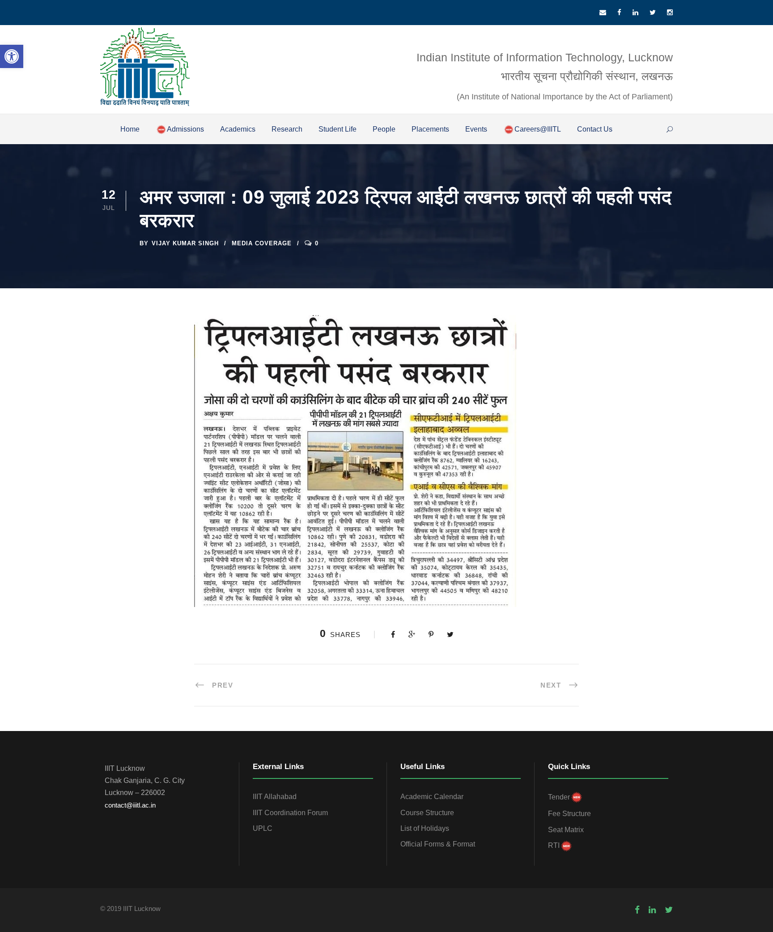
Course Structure (427, 813)
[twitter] (653, 12)
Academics (237, 129)
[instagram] (670, 12)
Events (476, 129)
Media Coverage (262, 243)
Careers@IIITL (537, 129)
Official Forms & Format (437, 844)
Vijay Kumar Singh (185, 243)
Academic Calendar (431, 796)
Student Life (338, 129)
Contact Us (594, 129)
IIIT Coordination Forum (290, 813)
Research (287, 129)
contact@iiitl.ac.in (130, 805)
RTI (554, 845)
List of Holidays (424, 828)
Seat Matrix (566, 830)
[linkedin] (635, 12)
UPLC (262, 828)
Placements (430, 129)
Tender (559, 797)
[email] (602, 12)
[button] (11, 56)
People (384, 129)
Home (130, 129)
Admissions (185, 129)
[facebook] (619, 12)
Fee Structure (569, 813)
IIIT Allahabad (275, 796)
